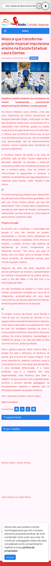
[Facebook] (16, 409)
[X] (22, 409)
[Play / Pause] (45, 6)
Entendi (10, 557)
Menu (25, 30)
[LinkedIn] (33, 409)
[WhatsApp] (28, 409)
